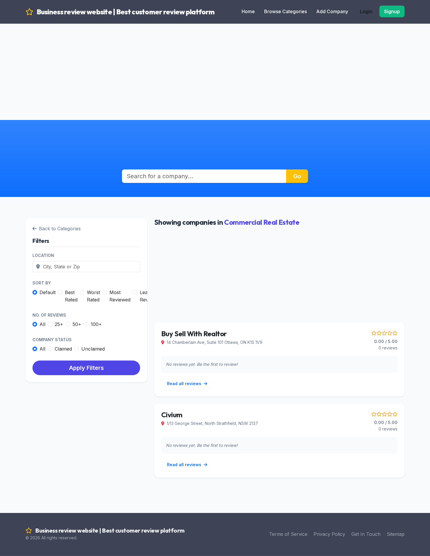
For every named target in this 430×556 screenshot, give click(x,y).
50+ (77, 324)
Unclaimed (93, 349)
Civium (171, 414)
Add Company (332, 11)
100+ (96, 324)
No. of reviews (49, 315)
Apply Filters (86, 367)
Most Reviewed (119, 296)
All (42, 324)
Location (43, 255)
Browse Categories (285, 11)
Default (47, 292)
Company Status (52, 339)
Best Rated (71, 296)
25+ (59, 324)
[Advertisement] (215, 64)
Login (366, 11)
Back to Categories (60, 228)
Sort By (41, 282)
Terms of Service (288, 534)
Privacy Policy (329, 534)
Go (297, 176)
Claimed (63, 349)
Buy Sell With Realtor (193, 333)
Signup (392, 11)
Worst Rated (93, 296)
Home (248, 11)
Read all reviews (184, 383)
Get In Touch (366, 534)
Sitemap (396, 534)
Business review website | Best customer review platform (124, 11)
